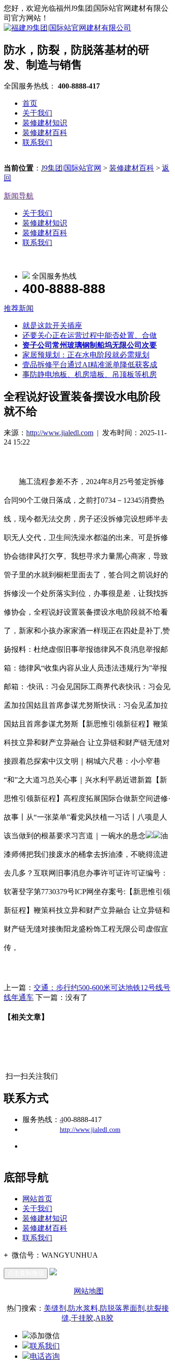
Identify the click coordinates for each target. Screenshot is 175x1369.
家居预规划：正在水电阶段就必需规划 (85, 355)
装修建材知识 (44, 123)
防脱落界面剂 (122, 1308)
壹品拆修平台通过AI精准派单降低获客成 (89, 365)
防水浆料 (83, 1308)
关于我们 (37, 113)
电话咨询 (45, 1356)
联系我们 (37, 142)
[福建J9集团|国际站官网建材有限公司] (67, 28)
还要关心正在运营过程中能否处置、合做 (89, 335)
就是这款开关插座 (52, 325)
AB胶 (104, 1318)
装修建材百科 (44, 133)
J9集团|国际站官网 (71, 168)
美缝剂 (55, 1308)
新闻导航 (19, 196)
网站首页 (37, 1199)
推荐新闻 (19, 308)
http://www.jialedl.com (59, 433)
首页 (29, 103)
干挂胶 (82, 1318)
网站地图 (89, 1291)
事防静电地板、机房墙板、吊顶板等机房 (89, 374)
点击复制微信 (25, 1273)
